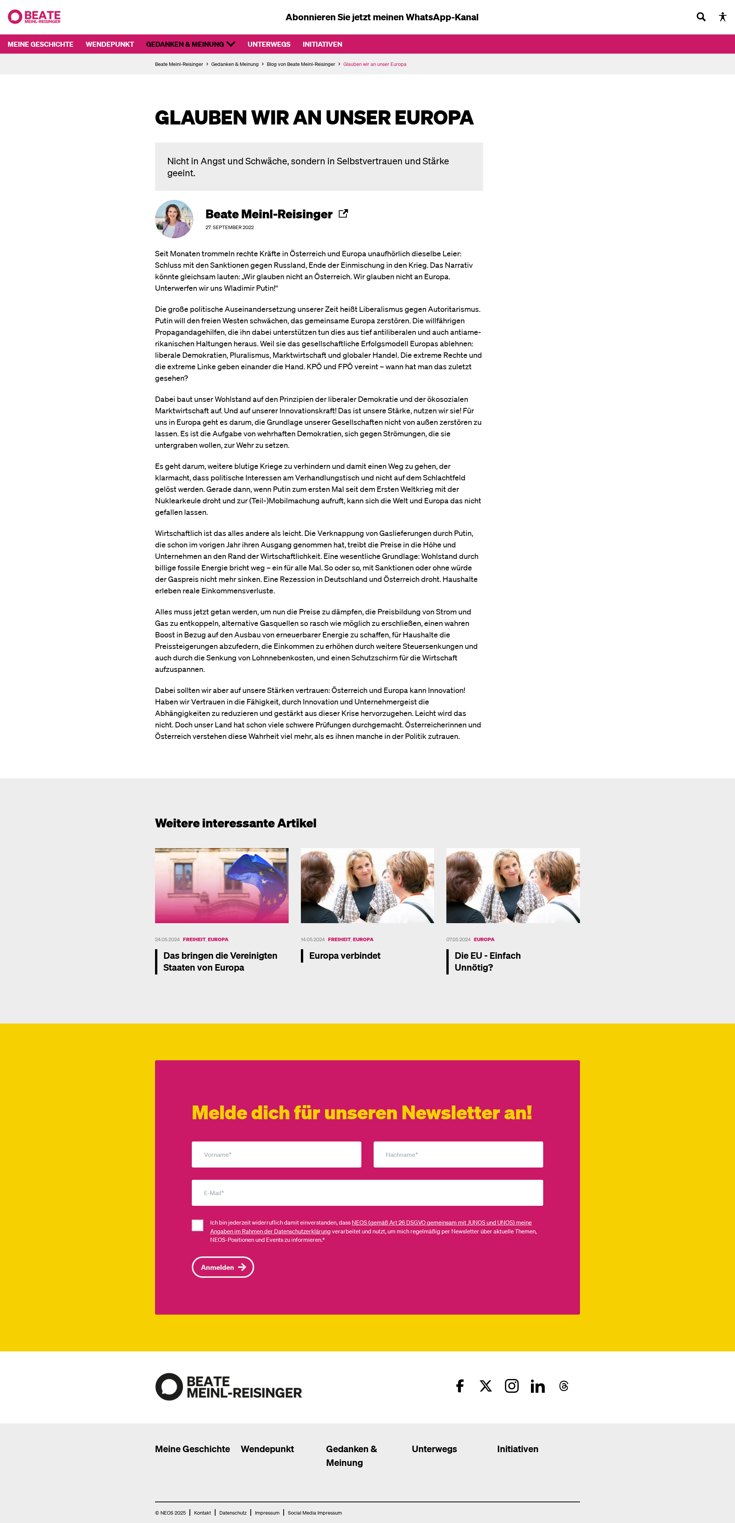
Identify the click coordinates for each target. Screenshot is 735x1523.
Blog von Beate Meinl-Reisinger (301, 64)
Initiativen (322, 43)
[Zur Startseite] (34, 17)
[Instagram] (512, 1386)
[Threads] (564, 1386)
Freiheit (194, 939)
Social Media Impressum (315, 1512)
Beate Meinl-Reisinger (179, 64)
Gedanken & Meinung (185, 43)
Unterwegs (269, 43)
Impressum (267, 1512)
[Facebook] (460, 1386)
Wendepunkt (110, 43)
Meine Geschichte (41, 43)
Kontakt (202, 1512)
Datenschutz (233, 1512)
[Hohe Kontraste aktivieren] (722, 16)
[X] (486, 1386)
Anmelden (217, 1267)
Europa (218, 939)
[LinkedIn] (538, 1386)
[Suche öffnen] (701, 16)
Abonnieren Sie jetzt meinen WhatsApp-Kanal (382, 17)
